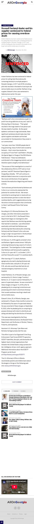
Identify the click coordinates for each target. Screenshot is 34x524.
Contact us (15, 514)
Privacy (21, 514)
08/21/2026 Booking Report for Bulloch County (20, 405)
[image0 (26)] (17, 117)
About (8, 514)
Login (25, 514)
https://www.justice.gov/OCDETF (14, 354)
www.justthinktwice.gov (12, 366)
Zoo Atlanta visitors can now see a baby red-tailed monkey (20, 427)
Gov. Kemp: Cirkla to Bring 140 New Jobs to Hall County (20, 420)
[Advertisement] (17, 457)
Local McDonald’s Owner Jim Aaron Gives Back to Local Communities (20, 412)
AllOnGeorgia (11, 50)
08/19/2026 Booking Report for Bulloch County (20, 435)
